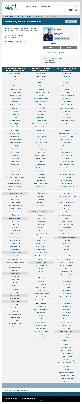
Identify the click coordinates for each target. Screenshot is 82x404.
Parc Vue (41, 161)
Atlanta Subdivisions (49, 60)
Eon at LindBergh (67, 356)
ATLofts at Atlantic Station (41, 294)
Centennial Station (15, 98)
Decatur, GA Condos (15, 218)
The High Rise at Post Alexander (67, 363)
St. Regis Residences (67, 212)
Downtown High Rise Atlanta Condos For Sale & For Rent (15, 69)
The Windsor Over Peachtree (41, 209)
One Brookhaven (67, 294)
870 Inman (41, 83)
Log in (53, 394)
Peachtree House (67, 300)
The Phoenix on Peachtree (66, 190)
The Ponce (41, 174)
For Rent (69, 47)
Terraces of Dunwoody (15, 212)
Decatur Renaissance (15, 237)
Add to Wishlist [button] (71, 21)
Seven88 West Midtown (41, 183)
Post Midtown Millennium (41, 322)
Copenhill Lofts (15, 114)
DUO (15, 117)
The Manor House (67, 152)
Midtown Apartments (41, 262)
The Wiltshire (67, 328)
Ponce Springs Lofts (41, 256)
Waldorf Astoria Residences (67, 231)
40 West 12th (41, 73)
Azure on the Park (41, 297)
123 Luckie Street (15, 73)
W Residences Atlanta (15, 187)
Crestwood (67, 259)
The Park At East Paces (66, 297)
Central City (15, 102)
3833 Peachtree (66, 341)
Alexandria (67, 246)
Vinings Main (15, 270)
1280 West (41, 95)
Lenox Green (66, 287)
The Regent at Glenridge (15, 324)
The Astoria (66, 83)
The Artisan (15, 224)
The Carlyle (67, 111)
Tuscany (41, 259)
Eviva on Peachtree (41, 303)
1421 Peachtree (41, 215)
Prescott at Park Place (15, 205)
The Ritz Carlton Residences (67, 202)
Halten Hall (67, 278)
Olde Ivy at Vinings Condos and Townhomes (15, 263)
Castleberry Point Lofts (15, 89)
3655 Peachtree (66, 243)
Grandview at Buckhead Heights (66, 133)
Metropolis (41, 149)
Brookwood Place (67, 256)
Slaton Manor (67, 205)
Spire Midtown (41, 193)
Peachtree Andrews (66, 180)
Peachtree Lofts (41, 168)
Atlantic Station (15, 273)
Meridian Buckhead (66, 155)
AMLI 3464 (67, 344)
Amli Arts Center (41, 284)
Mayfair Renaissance (41, 143)
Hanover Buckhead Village (66, 360)
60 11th (41, 268)
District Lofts (15, 286)
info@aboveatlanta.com (60, 33)
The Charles (66, 114)
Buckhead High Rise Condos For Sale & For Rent (66, 69)
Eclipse (67, 127)
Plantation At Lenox (66, 306)
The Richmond (67, 309)
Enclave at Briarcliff (15, 240)
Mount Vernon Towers (15, 314)
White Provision (41, 202)
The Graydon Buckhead (67, 136)
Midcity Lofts (41, 152)
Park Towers (15, 320)
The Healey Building (15, 136)
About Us (30, 16)
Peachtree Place (67, 303)
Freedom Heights (15, 121)
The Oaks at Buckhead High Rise (66, 196)
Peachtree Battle (67, 183)
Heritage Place (66, 143)
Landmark (15, 149)
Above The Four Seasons (41, 98)
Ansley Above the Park (41, 102)
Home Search (9, 16)
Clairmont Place (15, 231)
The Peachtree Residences (66, 187)
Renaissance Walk (15, 174)
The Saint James (67, 312)
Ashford (15, 196)
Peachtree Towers (15, 168)
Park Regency (67, 177)
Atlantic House (41, 290)
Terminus (66, 218)
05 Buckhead (67, 334)
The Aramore (67, 80)
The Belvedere (41, 221)
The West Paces (66, 325)
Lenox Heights (67, 290)
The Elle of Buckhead (67, 353)
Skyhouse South (41, 328)
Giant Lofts (15, 127)
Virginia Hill (41, 199)
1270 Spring (41, 278)
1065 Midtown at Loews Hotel (41, 92)
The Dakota (41, 227)
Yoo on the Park (41, 338)
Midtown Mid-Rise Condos (41, 212)
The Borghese (67, 92)
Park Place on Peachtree (67, 174)
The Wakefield (67, 228)
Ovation (66, 158)
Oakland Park (15, 165)
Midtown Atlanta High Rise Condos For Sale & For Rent (41, 69)
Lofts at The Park (41, 136)
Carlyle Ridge (15, 305)
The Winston (66, 234)
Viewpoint (41, 196)
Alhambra (67, 250)
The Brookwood (41, 114)
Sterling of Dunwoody (15, 209)
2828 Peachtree (66, 76)
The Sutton (67, 382)
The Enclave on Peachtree (66, 262)
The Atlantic (15, 280)
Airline (15, 80)
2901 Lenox (67, 240)
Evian (66, 268)
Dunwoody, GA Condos (15, 193)
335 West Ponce (15, 221)
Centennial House (15, 92)
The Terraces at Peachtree (66, 215)
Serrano (15, 327)
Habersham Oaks (67, 272)
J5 (41, 237)
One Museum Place (41, 155)
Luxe (41, 139)
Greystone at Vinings (15, 259)
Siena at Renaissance (41, 190)
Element (15, 289)
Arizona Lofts (15, 83)
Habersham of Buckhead (67, 275)
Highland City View (15, 139)
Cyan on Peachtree (66, 350)
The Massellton (41, 240)
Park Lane (67, 171)
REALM (67, 199)
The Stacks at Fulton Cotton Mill (15, 177)
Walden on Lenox (67, 322)
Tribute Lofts (15, 180)
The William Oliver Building (15, 190)
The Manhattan (15, 202)
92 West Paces (67, 338)
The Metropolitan (15, 152)
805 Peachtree (41, 80)
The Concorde (67, 117)
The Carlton (41, 224)
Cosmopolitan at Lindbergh (67, 121)
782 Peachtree (41, 275)
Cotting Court (41, 130)
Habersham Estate (66, 139)
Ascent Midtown (41, 287)
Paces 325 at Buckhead (66, 161)
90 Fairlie (15, 76)
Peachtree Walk (41, 243)
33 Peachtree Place (41, 265)
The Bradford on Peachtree (66, 95)
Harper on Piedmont (41, 234)
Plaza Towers (67, 193)
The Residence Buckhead (66, 375)
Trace (41, 334)
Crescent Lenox (66, 347)
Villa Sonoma (15, 215)
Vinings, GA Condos (15, 253)
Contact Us (39, 16)
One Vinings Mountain (15, 267)
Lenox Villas (66, 146)
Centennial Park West (15, 95)
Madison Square (15, 199)
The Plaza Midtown (41, 171)
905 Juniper (41, 86)
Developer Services (50, 16)
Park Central (41, 165)
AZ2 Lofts (15, 86)
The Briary (67, 253)
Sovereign (67, 209)
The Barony (67, 89)
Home (6, 390)
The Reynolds (41, 180)
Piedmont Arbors (41, 246)
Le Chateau (66, 284)
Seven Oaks (66, 316)
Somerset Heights (15, 243)
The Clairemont (15, 227)
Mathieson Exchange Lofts (66, 149)
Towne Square (15, 250)
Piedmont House (41, 319)
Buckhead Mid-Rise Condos (67, 237)
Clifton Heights (15, 234)
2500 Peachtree (66, 73)
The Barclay (66, 86)
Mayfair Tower (41, 146)
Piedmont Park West (41, 253)
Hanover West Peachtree (41, 309)
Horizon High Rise (15, 298)
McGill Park (15, 155)
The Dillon (67, 124)
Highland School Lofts (15, 143)
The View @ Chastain (67, 221)
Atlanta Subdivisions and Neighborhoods (16, 43)
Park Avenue (66, 168)
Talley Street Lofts (15, 246)
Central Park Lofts (15, 105)
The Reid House (41, 177)
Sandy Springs (15, 302)
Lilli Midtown (41, 312)
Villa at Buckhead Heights (66, 224)
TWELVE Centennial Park (15, 183)
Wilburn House (41, 205)
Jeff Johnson (57, 29)
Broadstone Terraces (41, 300)
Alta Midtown (41, 281)
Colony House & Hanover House (41, 124)
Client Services (20, 16)
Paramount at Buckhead (67, 165)
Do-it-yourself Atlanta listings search (54, 52)
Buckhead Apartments (66, 331)
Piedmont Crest (40, 250)
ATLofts (15, 283)
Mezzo (67, 369)
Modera (41, 316)
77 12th (41, 272)
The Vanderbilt (67, 319)
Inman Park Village (41, 133)
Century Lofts (15, 108)
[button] (76, 7)
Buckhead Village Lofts (66, 108)
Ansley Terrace (41, 218)
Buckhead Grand (67, 105)
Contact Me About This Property (62, 38)
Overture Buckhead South (66, 372)
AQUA (41, 105)
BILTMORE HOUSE (41, 111)
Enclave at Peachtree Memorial (67, 265)
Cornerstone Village (41, 127)
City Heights (15, 111)
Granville (15, 311)
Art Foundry (15, 276)
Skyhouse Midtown (41, 325)
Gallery (67, 130)
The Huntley (66, 366)
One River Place (15, 317)
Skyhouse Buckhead (67, 379)
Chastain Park (15, 308)
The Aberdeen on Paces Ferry (15, 256)
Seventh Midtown (41, 187)
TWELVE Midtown (15, 292)
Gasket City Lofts (15, 124)
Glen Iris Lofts (15, 130)
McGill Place (15, 158)
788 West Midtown (41, 76)
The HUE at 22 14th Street (41, 331)
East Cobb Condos (15, 295)
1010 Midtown (41, 89)
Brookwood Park (67, 102)
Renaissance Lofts (15, 171)
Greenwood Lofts (15, 133)
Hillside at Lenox (67, 281)
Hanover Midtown (41, 306)
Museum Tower (15, 161)
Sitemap (41, 400)
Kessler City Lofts (15, 146)
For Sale (51, 47)
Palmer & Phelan (41, 158)
